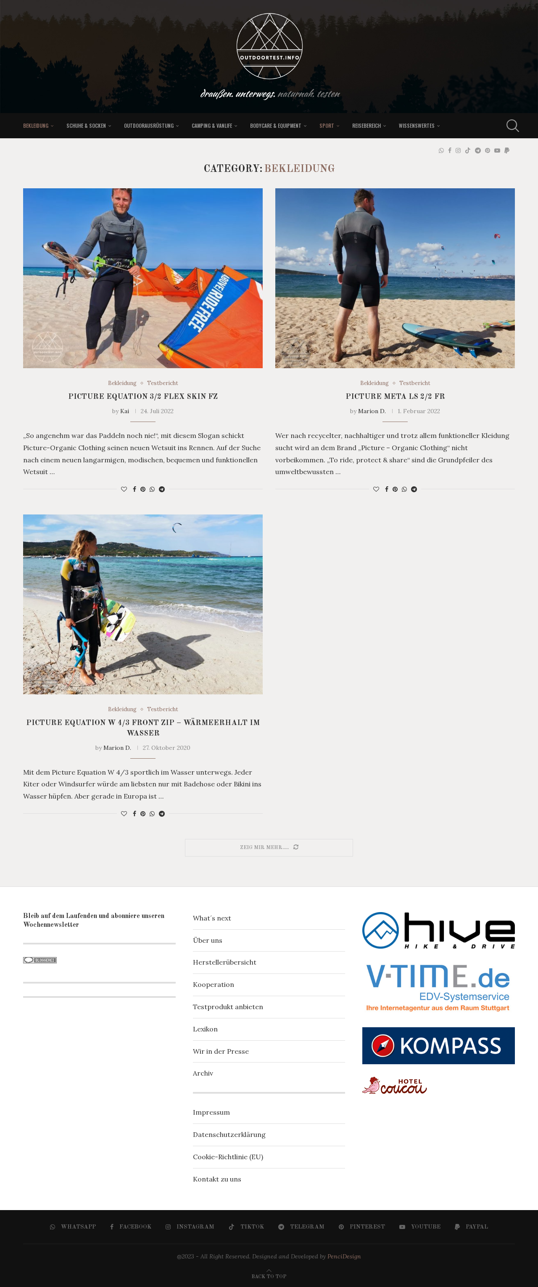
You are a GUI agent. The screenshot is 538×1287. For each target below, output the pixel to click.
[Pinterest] (487, 150)
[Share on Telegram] (162, 489)
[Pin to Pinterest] (142, 489)
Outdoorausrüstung (149, 125)
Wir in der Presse (221, 1051)
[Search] (510, 125)
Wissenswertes (417, 125)
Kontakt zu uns (217, 1179)
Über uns (207, 940)
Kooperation (213, 984)
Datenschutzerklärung (229, 1134)
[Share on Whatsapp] (152, 489)
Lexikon (205, 1029)
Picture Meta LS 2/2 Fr (395, 397)
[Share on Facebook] (134, 489)
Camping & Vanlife (212, 125)
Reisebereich (366, 125)
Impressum (211, 1112)
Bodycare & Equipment (275, 125)
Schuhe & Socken (86, 125)
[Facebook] (449, 150)
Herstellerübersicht (224, 962)
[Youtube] (497, 150)
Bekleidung (35, 125)
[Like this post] (124, 489)
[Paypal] (506, 150)
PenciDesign (344, 1256)
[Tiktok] (468, 150)
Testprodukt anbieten (228, 1006)
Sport (326, 125)
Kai (124, 411)
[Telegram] (478, 150)
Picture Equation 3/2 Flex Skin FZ (143, 397)
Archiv (203, 1073)
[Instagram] (458, 150)
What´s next (212, 918)
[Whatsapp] (441, 150)
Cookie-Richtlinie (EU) (228, 1156)
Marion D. (372, 411)
